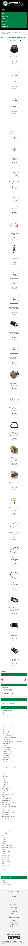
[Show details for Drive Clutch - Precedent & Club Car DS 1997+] (14, 378)
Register (3, 9)
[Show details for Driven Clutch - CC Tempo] (14, 178)
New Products (5, 790)
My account (5, 21)
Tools (4, 774)
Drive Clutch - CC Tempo (14, 107)
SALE (3, 792)
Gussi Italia (4, 882)
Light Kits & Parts (6, 747)
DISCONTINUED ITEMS (7, 710)
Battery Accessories (7, 722)
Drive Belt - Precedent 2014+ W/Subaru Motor (14, 434)
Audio (4, 718)
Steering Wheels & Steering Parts (10, 767)
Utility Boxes (5, 778)
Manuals (14, 896)
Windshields (5, 784)
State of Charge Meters (8, 765)
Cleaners (5, 729)
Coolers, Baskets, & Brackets (9, 733)
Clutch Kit (14, 81)
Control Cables (6, 731)
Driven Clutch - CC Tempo (14, 182)
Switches (5, 772)
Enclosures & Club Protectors (9, 737)
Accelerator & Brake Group (9, 716)
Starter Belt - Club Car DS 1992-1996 (14, 533)
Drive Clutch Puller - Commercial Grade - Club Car (14, 509)
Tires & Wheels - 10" (6, 857)
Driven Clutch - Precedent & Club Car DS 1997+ (14, 459)
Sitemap (14, 901)
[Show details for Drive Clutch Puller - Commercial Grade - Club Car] (14, 503)
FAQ (14, 894)
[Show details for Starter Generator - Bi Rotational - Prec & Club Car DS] (14, 604)
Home (3, 13)
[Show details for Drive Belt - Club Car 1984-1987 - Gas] (14, 579)
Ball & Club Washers (7, 720)
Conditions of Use (14, 926)
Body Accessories (7, 725)
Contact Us (14, 898)
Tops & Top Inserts (7, 776)
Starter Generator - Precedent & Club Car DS (14, 659)
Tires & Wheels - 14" (6, 861)
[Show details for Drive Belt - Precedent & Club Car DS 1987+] (14, 554)
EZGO (3, 712)
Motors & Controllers (7, 753)
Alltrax (3, 880)
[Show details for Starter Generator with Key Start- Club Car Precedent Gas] (14, 353)
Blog (3, 24)
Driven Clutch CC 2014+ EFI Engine (14, 207)
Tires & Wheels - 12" (6, 859)
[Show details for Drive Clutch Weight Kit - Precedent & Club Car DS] (14, 403)
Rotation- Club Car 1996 (14, 282)
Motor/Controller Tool (7, 751)
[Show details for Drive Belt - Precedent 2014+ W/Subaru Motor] (14, 428)
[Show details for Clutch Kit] (14, 77)
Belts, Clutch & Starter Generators (10, 724)
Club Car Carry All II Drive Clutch (14, 57)
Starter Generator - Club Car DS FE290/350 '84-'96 (14, 634)
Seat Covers (5, 759)
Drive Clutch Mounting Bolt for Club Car (14, 133)
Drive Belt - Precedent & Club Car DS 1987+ (14, 559)
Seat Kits (5, 761)
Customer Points (14, 911)
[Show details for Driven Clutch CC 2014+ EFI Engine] (14, 203)
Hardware (4, 824)
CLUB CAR (8, 32)
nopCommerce (9, 941)
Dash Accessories (7, 735)
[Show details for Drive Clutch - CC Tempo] (14, 103)
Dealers (4, 18)
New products (6, 16)
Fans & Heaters (6, 739)
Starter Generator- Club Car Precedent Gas (14, 308)
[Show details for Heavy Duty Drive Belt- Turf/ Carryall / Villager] (14, 253)
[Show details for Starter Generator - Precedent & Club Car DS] (14, 654)
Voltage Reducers (7, 780)
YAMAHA (4, 786)
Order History (14, 909)
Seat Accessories (6, 757)
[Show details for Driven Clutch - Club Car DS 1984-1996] (14, 478)
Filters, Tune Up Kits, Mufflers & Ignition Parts (12, 741)
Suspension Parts (7, 771)
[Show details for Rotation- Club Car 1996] (14, 278)
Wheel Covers (6, 782)
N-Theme (19, 941)
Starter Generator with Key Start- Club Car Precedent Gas (14, 358)
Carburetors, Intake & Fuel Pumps (10, 727)
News (14, 929)
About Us (14, 920)
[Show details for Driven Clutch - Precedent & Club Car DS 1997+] (14, 453)
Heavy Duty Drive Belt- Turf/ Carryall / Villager (14, 258)
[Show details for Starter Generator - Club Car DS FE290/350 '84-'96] (14, 629)
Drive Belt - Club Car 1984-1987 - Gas (14, 583)
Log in (7, 9)
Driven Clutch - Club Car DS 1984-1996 (14, 483)
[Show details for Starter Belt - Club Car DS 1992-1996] (14, 529)
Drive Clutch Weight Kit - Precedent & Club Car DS (14, 409)
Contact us (5, 26)
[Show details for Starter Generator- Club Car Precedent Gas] (14, 303)
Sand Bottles (6, 755)
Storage (5, 769)
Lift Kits (4, 745)
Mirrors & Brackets (7, 749)
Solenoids (5, 763)
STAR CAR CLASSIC (6, 788)
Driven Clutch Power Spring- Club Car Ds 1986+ (14, 233)
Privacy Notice (14, 922)
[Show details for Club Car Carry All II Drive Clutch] (14, 52)
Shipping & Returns (14, 924)
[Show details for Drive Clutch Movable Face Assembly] (14, 153)
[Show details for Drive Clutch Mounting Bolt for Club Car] (14, 128)
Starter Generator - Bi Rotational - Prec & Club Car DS (14, 609)
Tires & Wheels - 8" (6, 855)
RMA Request (14, 913)
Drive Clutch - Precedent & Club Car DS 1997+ (14, 384)
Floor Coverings (6, 743)
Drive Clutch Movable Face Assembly (14, 158)
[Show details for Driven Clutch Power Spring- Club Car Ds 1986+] (14, 228)
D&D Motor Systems (6, 884)
